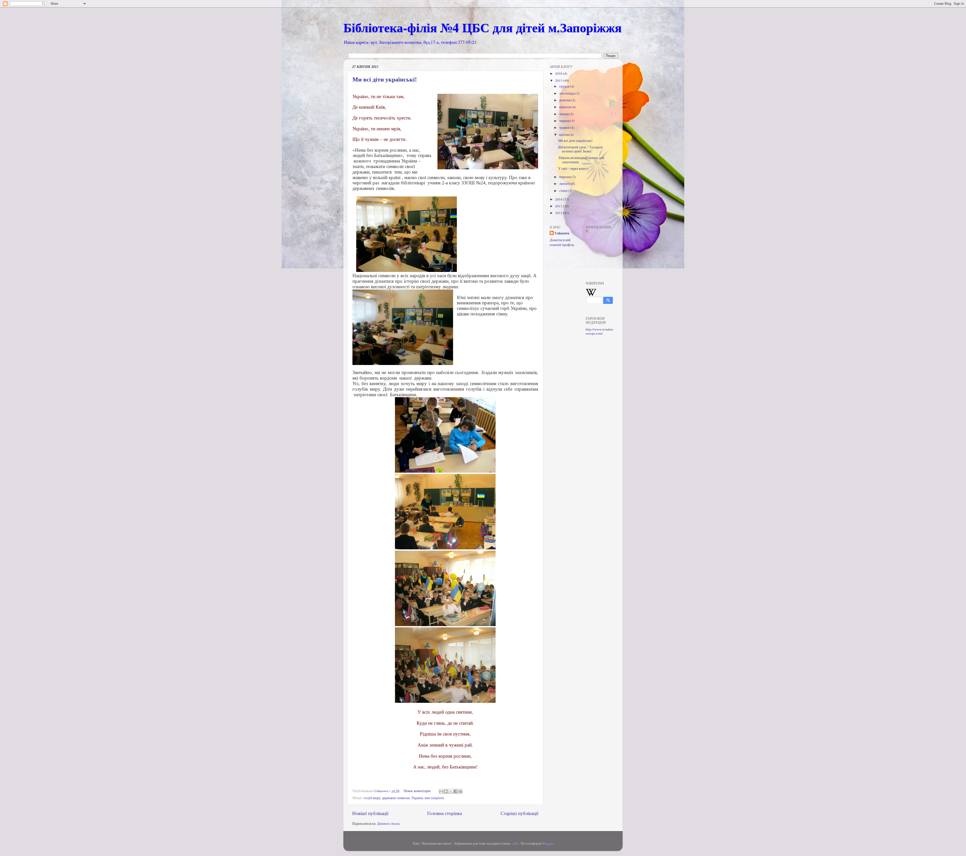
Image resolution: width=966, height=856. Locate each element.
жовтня (565, 100)
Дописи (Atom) (388, 823)
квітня (564, 134)
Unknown (562, 233)
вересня (565, 107)
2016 (559, 73)
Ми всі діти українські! (384, 79)
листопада (567, 93)
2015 (559, 80)
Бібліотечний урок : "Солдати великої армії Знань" (580, 149)
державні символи (396, 798)
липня (564, 114)
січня (563, 190)
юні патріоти (434, 798)
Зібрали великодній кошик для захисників (581, 159)
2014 (559, 199)
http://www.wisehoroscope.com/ (599, 331)
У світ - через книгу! (573, 168)
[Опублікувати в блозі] (446, 791)
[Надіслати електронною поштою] (441, 791)
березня (565, 177)
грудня (564, 86)
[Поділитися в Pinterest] (460, 791)
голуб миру (372, 798)
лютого (565, 183)
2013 (559, 206)
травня (564, 127)
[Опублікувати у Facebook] (455, 791)
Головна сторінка (444, 813)
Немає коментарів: (418, 791)
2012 (559, 213)
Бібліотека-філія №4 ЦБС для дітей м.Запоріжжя (482, 27)
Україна (417, 798)
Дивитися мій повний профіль (562, 242)
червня (564, 120)
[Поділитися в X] (450, 791)
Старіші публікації (519, 813)
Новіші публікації (370, 813)
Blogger (547, 843)
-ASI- (515, 843)
